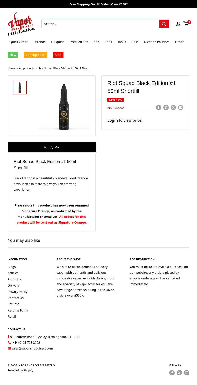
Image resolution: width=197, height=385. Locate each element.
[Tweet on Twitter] (173, 107)
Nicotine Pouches (156, 42)
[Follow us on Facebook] (172, 372)
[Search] (164, 24)
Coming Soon (35, 55)
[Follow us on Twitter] (179, 372)
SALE (58, 55)
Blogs (12, 267)
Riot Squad (115, 107)
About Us (14, 279)
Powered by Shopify (20, 370)
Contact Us (16, 298)
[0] (186, 23)
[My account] (178, 24)
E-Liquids (57, 42)
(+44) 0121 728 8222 (26, 342)
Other (179, 42)
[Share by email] (180, 107)
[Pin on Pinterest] (166, 107)
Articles (13, 273)
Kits (96, 42)
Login (112, 120)
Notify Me (51, 147)
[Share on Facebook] (158, 107)
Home (11, 68)
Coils (135, 42)
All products (27, 68)
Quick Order (19, 42)
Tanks (122, 42)
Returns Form (18, 310)
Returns (13, 304)
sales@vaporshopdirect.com (32, 348)
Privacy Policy (17, 292)
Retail (12, 316)
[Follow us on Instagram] (186, 372)
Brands (40, 42)
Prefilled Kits (79, 42)
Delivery (13, 285)
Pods (108, 42)
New (13, 55)
